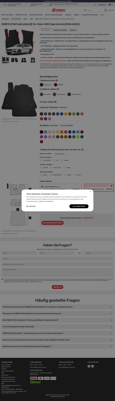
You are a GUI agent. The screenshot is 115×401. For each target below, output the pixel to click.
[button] (31, 206)
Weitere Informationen (46, 201)
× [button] (90, 191)
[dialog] (57, 200)
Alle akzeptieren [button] (79, 206)
